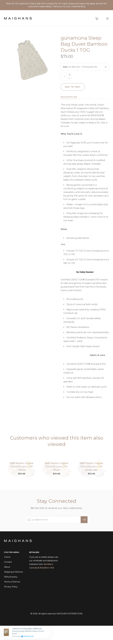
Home (7, 557)
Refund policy (10, 577)
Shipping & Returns (13, 572)
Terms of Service (12, 582)
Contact (8, 562)
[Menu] (105, 18)
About (7, 567)
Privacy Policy (11, 586)
